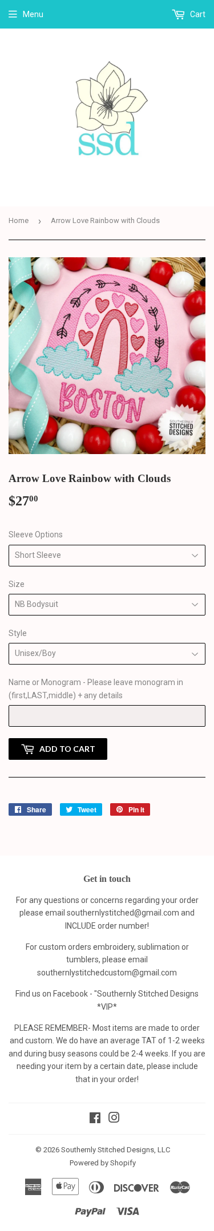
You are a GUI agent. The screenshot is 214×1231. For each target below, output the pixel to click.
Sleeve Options (36, 534)
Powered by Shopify (103, 1163)
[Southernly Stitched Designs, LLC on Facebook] (95, 1119)
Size (17, 584)
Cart (196, 14)
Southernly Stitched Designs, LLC (115, 1149)
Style (18, 633)
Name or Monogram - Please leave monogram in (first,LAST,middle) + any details (96, 688)
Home (19, 220)
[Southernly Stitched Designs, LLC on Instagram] (114, 1119)
